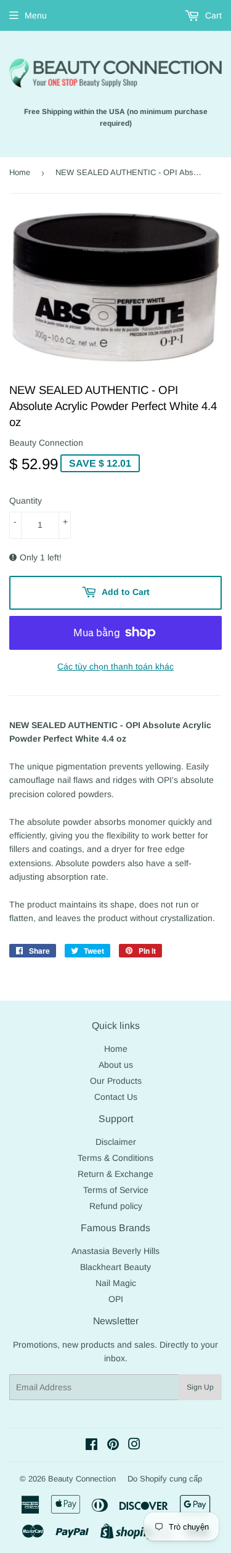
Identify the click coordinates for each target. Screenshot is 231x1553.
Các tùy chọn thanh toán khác (115, 666)
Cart (212, 15)
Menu (36, 15)
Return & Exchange (115, 1174)
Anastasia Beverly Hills (115, 1251)
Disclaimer (115, 1142)
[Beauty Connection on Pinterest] (113, 1446)
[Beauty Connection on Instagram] (134, 1446)
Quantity (25, 501)
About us (116, 1065)
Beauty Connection (82, 1478)
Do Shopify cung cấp (165, 1478)
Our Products (116, 1081)
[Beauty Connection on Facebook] (91, 1446)
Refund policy (115, 1206)
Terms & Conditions (115, 1158)
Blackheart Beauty (115, 1267)
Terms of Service (115, 1190)
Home (19, 172)
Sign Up (200, 1387)
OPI (115, 1299)
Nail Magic (115, 1283)
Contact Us (115, 1097)
